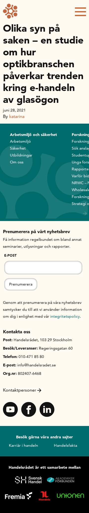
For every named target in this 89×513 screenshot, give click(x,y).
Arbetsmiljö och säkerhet (33, 134)
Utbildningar (21, 155)
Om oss (16, 162)
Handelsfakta (65, 445)
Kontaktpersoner (19, 390)
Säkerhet (18, 148)
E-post (10, 255)
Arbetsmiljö (20, 141)
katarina (16, 116)
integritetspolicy (65, 316)
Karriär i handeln (23, 445)
